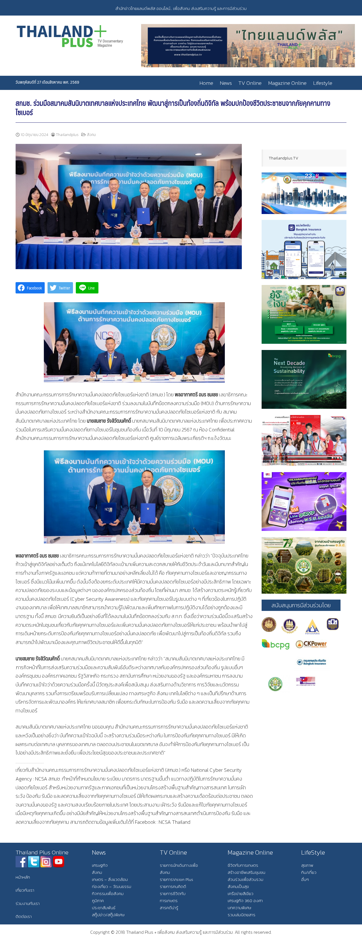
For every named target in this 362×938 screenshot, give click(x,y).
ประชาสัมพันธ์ (103, 907)
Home (206, 83)
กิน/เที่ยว (308, 872)
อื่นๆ (305, 879)
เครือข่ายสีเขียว (240, 893)
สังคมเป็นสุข (238, 886)
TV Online (250, 83)
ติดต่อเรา (24, 916)
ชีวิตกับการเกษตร (243, 865)
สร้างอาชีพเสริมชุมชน (246, 872)
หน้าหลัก (23, 877)
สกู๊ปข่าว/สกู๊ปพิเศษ (108, 914)
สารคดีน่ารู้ (169, 907)
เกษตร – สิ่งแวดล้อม (110, 879)
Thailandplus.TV (283, 158)
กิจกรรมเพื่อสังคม (108, 893)
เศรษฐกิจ (100, 865)
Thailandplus (67, 135)
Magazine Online (287, 83)
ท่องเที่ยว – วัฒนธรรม (111, 886)
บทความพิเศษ (239, 907)
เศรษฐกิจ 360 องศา (245, 900)
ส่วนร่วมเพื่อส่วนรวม (245, 879)
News (226, 83)
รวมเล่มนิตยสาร (241, 914)
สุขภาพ (307, 865)
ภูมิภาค (98, 900)
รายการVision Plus (176, 879)
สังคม (91, 135)
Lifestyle (322, 83)
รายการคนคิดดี (173, 886)
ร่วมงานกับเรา (28, 903)
